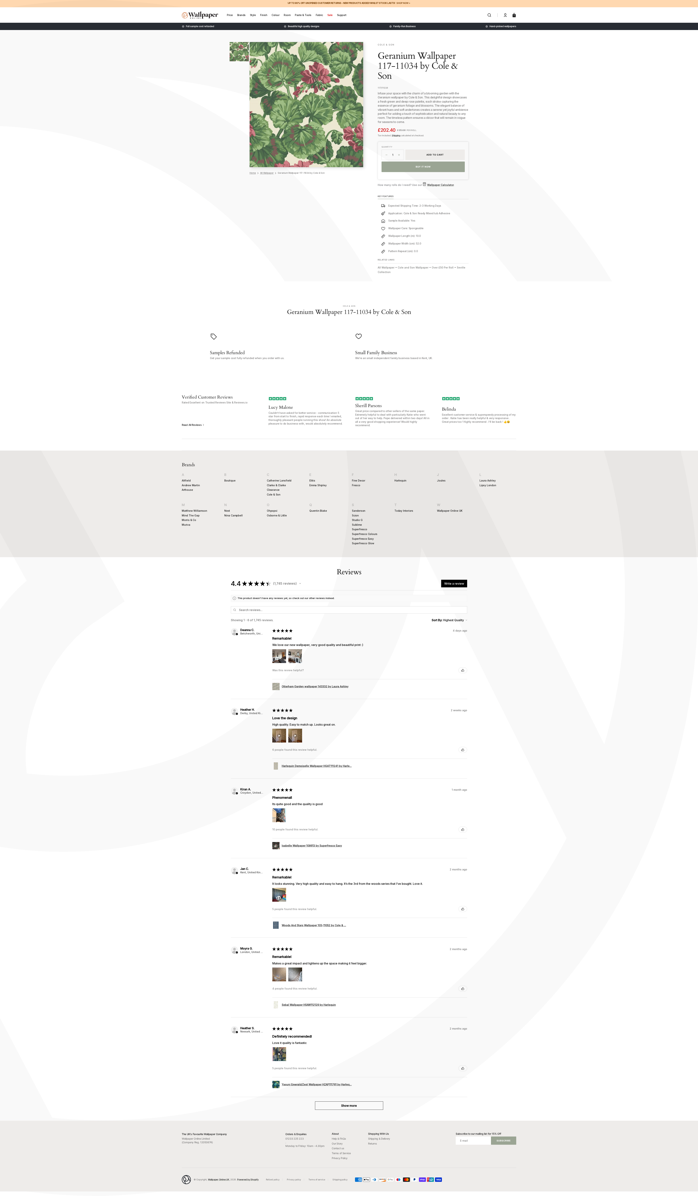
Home (253, 173)
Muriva (186, 524)
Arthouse (187, 489)
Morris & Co (189, 520)
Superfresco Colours (364, 534)
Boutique (229, 480)
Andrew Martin (191, 485)
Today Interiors (403, 510)
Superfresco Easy (363, 538)
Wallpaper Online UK (449, 510)
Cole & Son (273, 494)
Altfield (186, 480)
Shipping (396, 135)
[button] (489, 15)
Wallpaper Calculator (440, 184)
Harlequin (400, 480)
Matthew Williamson (194, 510)
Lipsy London (488, 485)
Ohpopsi (272, 510)
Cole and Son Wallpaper (413, 267)
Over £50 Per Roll (443, 267)
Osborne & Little (277, 515)
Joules (441, 480)
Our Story (337, 1143)
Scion (355, 515)
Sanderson (358, 510)
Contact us (338, 1148)
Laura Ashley (488, 480)
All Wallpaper (267, 173)
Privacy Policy (340, 1158)
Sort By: (437, 620)
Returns (372, 1143)
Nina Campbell (233, 515)
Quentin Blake (318, 510)
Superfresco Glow (363, 543)
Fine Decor (358, 480)
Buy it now (423, 166)
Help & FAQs (339, 1138)
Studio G (357, 520)
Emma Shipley (318, 485)
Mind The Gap (191, 515)
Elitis (312, 480)
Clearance (273, 489)
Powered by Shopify (248, 1179)
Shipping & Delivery (379, 1138)
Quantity (387, 147)
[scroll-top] (690, 1188)
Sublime (357, 524)
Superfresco (359, 529)
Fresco (356, 485)
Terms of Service (341, 1153)
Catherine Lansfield (279, 480)
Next (227, 510)
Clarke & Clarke (276, 485)
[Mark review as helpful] (462, 670)
